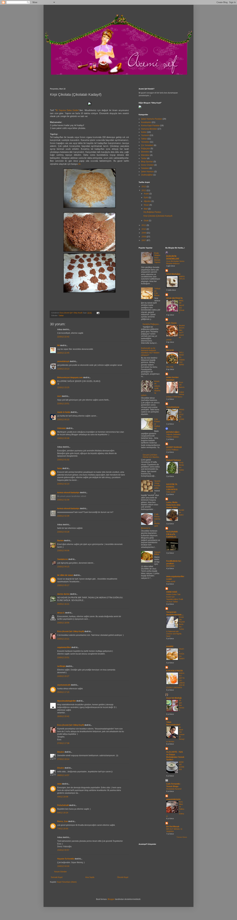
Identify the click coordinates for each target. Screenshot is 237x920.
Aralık (146, 194)
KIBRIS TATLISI (182, 279)
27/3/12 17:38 (63, 743)
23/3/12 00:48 (63, 438)
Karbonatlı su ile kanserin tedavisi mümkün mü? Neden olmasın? (150, 351)
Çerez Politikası (172, 450)
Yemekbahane (172, 407)
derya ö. (61, 613)
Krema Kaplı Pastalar (150, 125)
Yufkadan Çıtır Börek (157, 292)
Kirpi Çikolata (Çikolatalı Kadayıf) (157, 216)
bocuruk (170, 350)
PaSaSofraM (63, 805)
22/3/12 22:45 (63, 353)
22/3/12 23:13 (63, 369)
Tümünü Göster (182, 837)
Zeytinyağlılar (147, 175)
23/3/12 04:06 (63, 550)
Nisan (146, 205)
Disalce (60, 752)
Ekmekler (145, 152)
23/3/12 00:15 (63, 419)
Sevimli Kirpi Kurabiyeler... (157, 484)
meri (59, 396)
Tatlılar (61, 315)
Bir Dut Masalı (172, 826)
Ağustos (147, 201)
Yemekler (145, 142)
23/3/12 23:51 (63, 657)
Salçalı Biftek (157, 553)
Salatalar (145, 168)
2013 (144, 186)
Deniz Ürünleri (147, 165)
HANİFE (169, 646)
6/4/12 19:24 (62, 813)
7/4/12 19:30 (62, 829)
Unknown (61, 428)
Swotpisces (62, 559)
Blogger (111, 899)
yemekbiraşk (63, 361)
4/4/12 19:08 (62, 797)
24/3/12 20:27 (63, 676)
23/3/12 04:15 (63, 567)
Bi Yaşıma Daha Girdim (67, 110)
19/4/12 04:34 (63, 866)
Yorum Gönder (60, 872)
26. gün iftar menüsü (181, 705)
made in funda (63, 412)
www (59, 784)
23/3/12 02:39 (63, 500)
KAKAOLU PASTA (174, 671)
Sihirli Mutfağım (173, 274)
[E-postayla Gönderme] (97, 313)
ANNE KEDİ (171, 592)
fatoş (59, 468)
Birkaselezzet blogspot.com (70, 377)
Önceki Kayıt (122, 877)
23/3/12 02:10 (63, 484)
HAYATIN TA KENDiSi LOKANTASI (171, 487)
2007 (144, 240)
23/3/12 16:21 (63, 604)
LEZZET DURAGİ (174, 447)
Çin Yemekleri (147, 145)
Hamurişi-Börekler (149, 129)
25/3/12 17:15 (63, 692)
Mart (146, 209)
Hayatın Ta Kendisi (65, 859)
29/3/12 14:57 (63, 775)
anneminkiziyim (173, 799)
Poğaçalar (145, 148)
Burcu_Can (62, 821)
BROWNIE (170, 566)
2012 (144, 190)
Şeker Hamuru (147, 171)
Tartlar (144, 158)
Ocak (146, 220)
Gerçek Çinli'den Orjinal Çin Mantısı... (151, 456)
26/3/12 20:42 (63, 716)
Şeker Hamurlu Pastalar (151, 119)
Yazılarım (145, 135)
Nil (58, 345)
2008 (144, 237)
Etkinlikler (145, 155)
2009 (144, 233)
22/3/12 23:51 (63, 403)
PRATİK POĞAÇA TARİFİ (181, 653)
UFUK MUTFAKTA (174, 298)
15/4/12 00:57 (63, 850)
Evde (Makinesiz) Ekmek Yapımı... (157, 259)
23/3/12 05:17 (63, 585)
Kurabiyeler (146, 122)
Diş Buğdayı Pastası (152, 212)
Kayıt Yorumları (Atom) (67, 882)
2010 (144, 229)
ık (80, 164)
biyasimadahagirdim (66, 701)
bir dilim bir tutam (65, 575)
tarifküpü (61, 666)
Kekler (144, 132)
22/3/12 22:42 (63, 337)
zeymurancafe (63, 685)
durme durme (63, 594)
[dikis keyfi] (140, 107)
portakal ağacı (172, 432)
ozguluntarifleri (64, 647)
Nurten (60, 540)
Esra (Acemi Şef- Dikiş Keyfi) (70, 631)
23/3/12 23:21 (63, 639)
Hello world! (170, 492)
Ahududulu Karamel (173, 789)
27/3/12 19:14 (63, 759)
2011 (144, 225)
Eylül (146, 197)
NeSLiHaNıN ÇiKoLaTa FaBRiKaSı (172, 534)
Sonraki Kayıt (56, 877)
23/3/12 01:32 (63, 460)
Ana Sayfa (89, 877)
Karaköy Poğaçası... (151, 324)
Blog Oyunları (147, 161)
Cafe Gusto (171, 323)
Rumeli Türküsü (173, 460)
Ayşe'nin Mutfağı (174, 698)
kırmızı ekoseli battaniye (68, 492)
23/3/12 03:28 (63, 532)
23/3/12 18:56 (63, 623)
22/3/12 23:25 (63, 387)
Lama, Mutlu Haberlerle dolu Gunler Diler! (173, 505)
